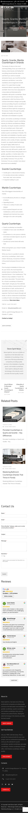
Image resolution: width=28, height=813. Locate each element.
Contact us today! (7, 318)
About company (7, 723)
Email (3, 520)
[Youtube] (12, 784)
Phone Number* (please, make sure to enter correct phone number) (13, 527)
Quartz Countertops (6, 325)
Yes (4, 556)
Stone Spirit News (10, 426)
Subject (3, 534)
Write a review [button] (8, 596)
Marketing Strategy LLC (7, 809)
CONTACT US (6, 789)
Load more (14, 680)
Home (14, 26)
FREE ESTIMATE (6, 756)
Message (4, 541)
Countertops (5, 51)
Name (3, 513)
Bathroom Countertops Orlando (13, 459)
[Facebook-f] (2, 784)
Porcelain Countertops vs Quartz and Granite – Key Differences (12, 433)
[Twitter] (6, 784)
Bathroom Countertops (10, 456)
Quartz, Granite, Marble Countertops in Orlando (14, 20)
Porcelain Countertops (10, 421)
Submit (4, 574)
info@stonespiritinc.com (14, 308)
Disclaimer (4, 554)
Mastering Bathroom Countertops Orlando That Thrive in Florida (13, 474)
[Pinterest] (9, 784)
